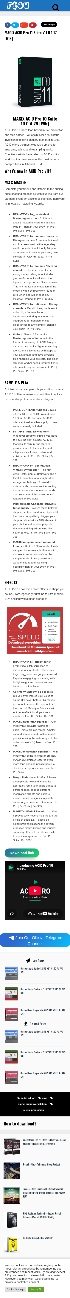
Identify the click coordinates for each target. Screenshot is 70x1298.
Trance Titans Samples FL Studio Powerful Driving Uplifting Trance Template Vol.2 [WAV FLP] (44, 1192)
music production (33, 1110)
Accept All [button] (35, 1289)
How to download (19, 1123)
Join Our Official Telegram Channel (38, 940)
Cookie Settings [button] (15, 1289)
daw (44, 1098)
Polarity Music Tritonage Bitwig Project (41, 1164)
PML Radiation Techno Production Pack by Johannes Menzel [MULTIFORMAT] (42, 1215)
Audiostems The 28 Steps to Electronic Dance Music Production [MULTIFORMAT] (44, 1141)
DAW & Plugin (49, 25)
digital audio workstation (32, 1104)
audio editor (28, 1098)
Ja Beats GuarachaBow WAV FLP (38, 1238)
